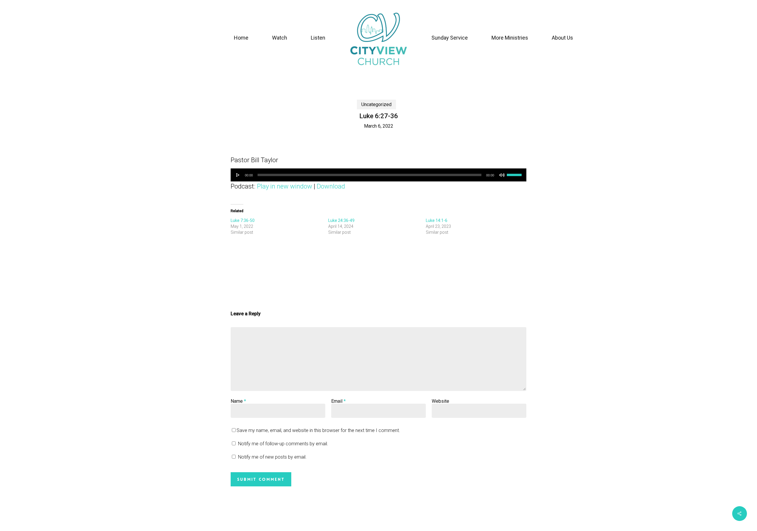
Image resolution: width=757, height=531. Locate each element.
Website (440, 401)
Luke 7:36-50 (243, 220)
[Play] (238, 175)
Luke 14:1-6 (436, 220)
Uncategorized (376, 104)
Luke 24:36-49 (341, 220)
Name (238, 401)
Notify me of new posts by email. (272, 457)
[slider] (515, 173)
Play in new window (284, 186)
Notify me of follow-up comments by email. (283, 443)
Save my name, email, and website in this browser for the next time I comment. (318, 430)
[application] (378, 174)
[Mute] (501, 175)
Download (331, 186)
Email (338, 401)
